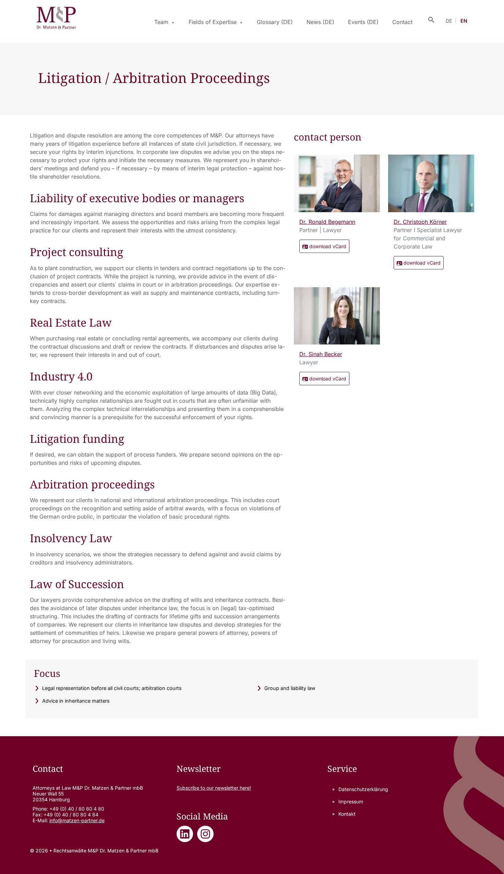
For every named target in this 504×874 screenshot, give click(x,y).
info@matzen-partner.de (77, 820)
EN (463, 21)
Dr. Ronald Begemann (327, 221)
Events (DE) (363, 22)
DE (449, 21)
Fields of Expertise (213, 22)
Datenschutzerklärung (363, 789)
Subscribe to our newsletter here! (214, 788)
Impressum (350, 801)
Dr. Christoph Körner (420, 221)
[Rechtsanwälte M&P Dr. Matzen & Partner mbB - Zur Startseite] (56, 19)
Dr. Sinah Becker (320, 354)
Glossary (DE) (275, 22)
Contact (402, 22)
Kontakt (347, 814)
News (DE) (320, 22)
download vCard (327, 246)
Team (161, 22)
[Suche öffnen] (431, 19)
